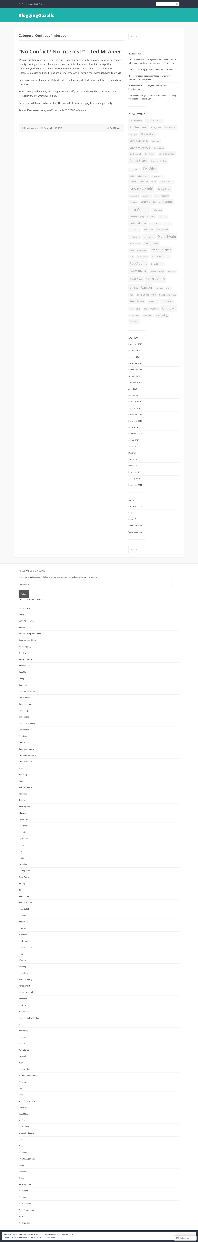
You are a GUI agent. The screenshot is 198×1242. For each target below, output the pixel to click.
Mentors (22, 1005)
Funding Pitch (24, 870)
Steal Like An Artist (167, 295)
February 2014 (134, 401)
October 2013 (134, 427)
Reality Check (158, 256)
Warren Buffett (134, 316)
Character (23, 685)
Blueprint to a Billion (27, 640)
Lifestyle (22, 960)
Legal (21, 954)
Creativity (23, 736)
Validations (23, 1190)
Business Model (25, 659)
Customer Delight (26, 749)
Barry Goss (156, 127)
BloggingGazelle (37, 15)
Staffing (22, 1120)
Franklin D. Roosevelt (139, 181)
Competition (24, 716)
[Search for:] (153, 36)
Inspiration (23, 921)
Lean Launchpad (25, 947)
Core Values (159, 148)
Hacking (22, 883)
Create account (135, 506)
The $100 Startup (151, 308)
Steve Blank (137, 301)
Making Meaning (25, 979)
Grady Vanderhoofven (166, 182)
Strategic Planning (26, 1133)
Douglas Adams (134, 170)
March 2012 (133, 465)
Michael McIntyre (135, 243)
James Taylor (146, 196)
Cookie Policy (53, 1237)
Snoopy (168, 288)
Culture (22, 742)
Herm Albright (134, 196)
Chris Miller (155, 141)
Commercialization (27, 691)
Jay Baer (133, 202)
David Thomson (167, 153)
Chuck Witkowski (140, 147)
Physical (22, 1056)
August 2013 (133, 440)
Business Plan (24, 665)
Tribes (21, 1178)
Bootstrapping (25, 646)
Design (21, 781)
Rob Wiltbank (138, 271)
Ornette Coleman (138, 250)
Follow (24, 594)
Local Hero (23, 973)
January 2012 (134, 478)
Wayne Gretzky (147, 316)
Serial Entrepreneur (27, 1101)
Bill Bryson (170, 127)
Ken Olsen (148, 229)
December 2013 (135, 414)
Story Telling (135, 308)
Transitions (23, 1171)
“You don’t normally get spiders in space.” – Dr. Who (150, 69)
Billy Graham (147, 134)
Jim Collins (139, 209)
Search (177, 4)
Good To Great (25, 877)
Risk (168, 257)
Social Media (24, 1114)
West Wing (162, 315)
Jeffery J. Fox (148, 201)
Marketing (23, 998)
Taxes (21, 1139)
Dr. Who (150, 169)
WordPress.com (135, 532)
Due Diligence (24, 806)
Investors (23, 934)
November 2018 (135, 344)
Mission (22, 1024)
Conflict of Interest (27, 723)
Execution (23, 832)
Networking (24, 1030)
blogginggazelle (31, 128)
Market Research (26, 992)
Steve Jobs (167, 301)
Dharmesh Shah (159, 161)
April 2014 (132, 389)
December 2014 (135, 363)
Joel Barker (157, 210)
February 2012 (134, 472)
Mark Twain (167, 236)
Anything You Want (26, 620)
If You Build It (24, 909)
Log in (130, 512)
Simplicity (23, 1107)
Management (24, 985)
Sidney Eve (159, 288)
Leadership (23, 941)
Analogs (22, 614)
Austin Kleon (139, 127)
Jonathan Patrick (155, 224)
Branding (22, 653)
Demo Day (23, 774)
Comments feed (135, 525)
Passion (22, 1043)
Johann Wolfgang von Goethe (142, 216)
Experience (23, 838)
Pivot (21, 1062)
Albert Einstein (136, 120)
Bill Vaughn (133, 135)
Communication (25, 704)
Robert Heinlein (157, 264)
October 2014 (134, 376)
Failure (21, 845)
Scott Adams (172, 271)
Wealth (21, 1216)
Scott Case (136, 279)
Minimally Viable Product (29, 1018)
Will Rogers (134, 321)
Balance (22, 627)
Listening (22, 966)
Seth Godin (155, 278)
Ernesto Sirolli (156, 176)
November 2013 (135, 421)
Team (21, 1146)
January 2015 (134, 357)
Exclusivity (23, 825)
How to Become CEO (27, 902)
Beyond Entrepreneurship (30, 633)
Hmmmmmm (24, 896)
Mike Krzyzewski (151, 243)
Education (23, 813)
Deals (21, 768)
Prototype (23, 1082)
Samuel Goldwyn (157, 271)
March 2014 (133, 395)
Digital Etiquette (25, 787)
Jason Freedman (161, 195)
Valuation (22, 1197)
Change (22, 678)
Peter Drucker (161, 250)
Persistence (24, 1050)
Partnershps (24, 1037)
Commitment (24, 697)
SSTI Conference (146, 294)
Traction (22, 1165)
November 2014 (135, 369)
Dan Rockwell (135, 154)
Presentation (24, 1069)
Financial (22, 851)
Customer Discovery (27, 755)
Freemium (23, 864)
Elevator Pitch (25, 819)
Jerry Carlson (165, 201)
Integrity (22, 928)
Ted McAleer (115, 128)
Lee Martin (148, 236)
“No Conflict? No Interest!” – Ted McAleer (70, 51)
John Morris (138, 223)
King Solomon (162, 229)
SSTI (131, 295)
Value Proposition (26, 1210)
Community (23, 710)
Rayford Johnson (142, 257)
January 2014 (134, 408)
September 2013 (135, 433)
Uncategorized (25, 1184)
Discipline (23, 793)
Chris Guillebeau (139, 140)
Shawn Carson (141, 287)
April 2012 (132, 459)
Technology (24, 1152)
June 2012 (132, 446)
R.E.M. (132, 257)
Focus (21, 858)
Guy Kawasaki (141, 188)
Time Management (26, 1158)
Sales (21, 1094)
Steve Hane (153, 301)
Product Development (28, 1075)
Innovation (23, 915)
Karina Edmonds (135, 230)
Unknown (169, 308)
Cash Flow (23, 672)
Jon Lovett (168, 224)
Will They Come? (25, 1223)
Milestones (23, 1011)
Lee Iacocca (135, 237)
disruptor (23, 800)
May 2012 (132, 453)
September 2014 (135, 382)
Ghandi (153, 182)
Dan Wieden (150, 154)
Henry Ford (164, 189)
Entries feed (133, 519)
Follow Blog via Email (32, 570)
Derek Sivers (138, 160)
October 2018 (134, 350)
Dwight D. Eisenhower (139, 176)
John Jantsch (163, 217)
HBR (20, 889)
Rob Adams (138, 263)
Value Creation (25, 1203)
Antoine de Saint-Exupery (154, 121)
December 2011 (135, 485)
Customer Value (25, 761)
